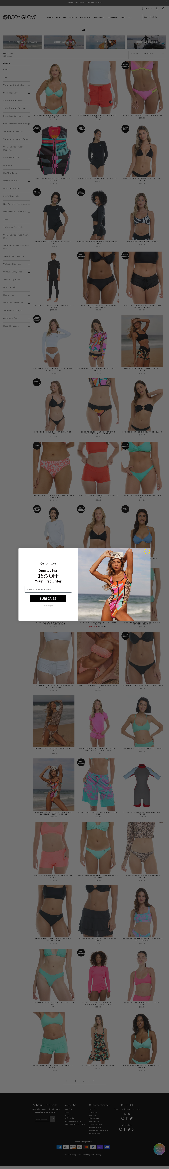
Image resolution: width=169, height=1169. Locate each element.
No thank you (48, 606)
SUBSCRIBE (48, 598)
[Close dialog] (147, 551)
